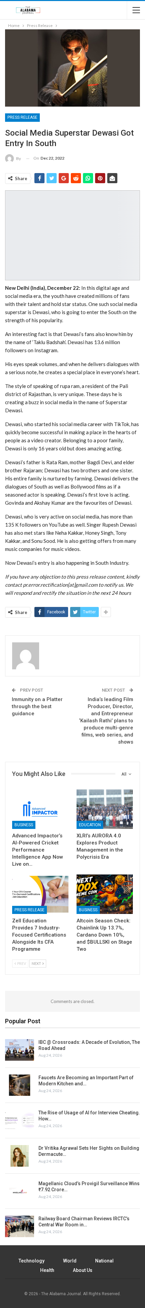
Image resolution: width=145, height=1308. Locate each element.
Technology (32, 1260)
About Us (82, 1270)
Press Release (22, 117)
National (104, 1260)
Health (47, 1270)
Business (23, 825)
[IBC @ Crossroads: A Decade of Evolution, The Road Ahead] (19, 1050)
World (70, 1260)
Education (90, 825)
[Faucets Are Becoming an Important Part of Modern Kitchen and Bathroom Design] (19, 1085)
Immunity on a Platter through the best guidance (37, 706)
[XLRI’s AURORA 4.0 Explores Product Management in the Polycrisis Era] (105, 809)
